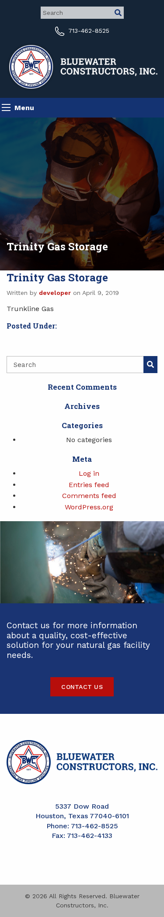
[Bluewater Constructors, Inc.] (82, 66)
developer (55, 292)
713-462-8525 (87, 30)
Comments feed (89, 495)
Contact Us (82, 686)
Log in (89, 473)
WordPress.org (89, 507)
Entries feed (89, 485)
